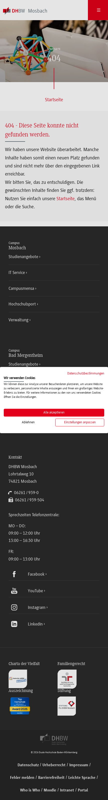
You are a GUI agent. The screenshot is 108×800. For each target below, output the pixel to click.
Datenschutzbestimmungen (85, 373)
